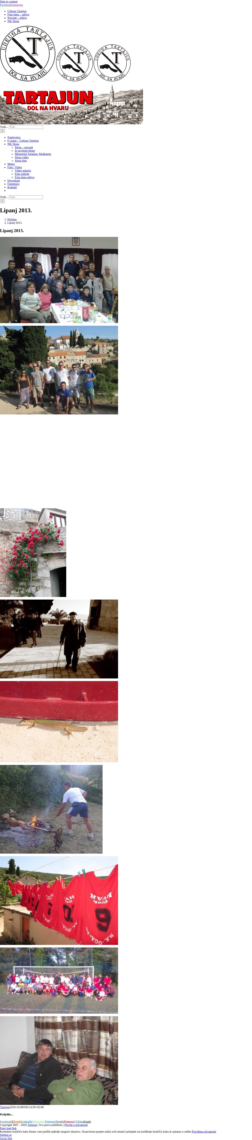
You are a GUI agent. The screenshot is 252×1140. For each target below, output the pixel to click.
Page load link (8, 1128)
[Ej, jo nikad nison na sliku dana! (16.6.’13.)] (51, 852)
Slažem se (6, 1134)
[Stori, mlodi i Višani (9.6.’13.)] (59, 1012)
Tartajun (5, 1107)
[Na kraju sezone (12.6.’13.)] (59, 943)
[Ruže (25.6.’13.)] (33, 596)
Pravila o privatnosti (76, 1125)
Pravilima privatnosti (204, 1131)
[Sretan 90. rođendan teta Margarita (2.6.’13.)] (59, 322)
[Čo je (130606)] (59, 1103)
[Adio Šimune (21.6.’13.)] (59, 677)
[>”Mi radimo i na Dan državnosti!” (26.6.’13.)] (59, 504)
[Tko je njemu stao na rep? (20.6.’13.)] (59, 761)
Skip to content (9, 1)
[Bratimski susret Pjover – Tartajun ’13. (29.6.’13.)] (59, 413)
